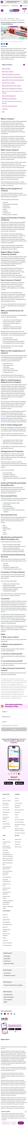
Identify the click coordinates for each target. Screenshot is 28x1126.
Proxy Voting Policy (7, 877)
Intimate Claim (18, 839)
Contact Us (5, 914)
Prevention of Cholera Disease (9, 106)
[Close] (25, 1112)
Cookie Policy (4, 1119)
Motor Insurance (7, 970)
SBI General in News (19, 809)
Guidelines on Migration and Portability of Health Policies (8, 902)
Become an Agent (7, 800)
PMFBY (5, 1002)
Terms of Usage (6, 809)
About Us (17, 798)
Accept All (21, 1123)
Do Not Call (5, 940)
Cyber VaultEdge (8, 999)
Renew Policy (18, 842)
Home (1, 18)
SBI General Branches (7, 924)
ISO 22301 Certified (19, 822)
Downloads (17, 844)
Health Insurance (11, 18)
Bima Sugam (5, 850)
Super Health (7, 958)
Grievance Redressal (7, 942)
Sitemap (4, 938)
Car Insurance (7, 973)
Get (25, 2)
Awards (16, 814)
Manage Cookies (6, 1123)
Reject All (14, 1123)
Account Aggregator (7, 945)
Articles (17, 18)
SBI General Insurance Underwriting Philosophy (7, 873)
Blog (5, 18)
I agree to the (10, 725)
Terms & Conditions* (13, 725)
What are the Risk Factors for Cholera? (11, 85)
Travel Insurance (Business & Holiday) (13, 985)
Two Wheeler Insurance (10, 975)
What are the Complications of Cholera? (12, 88)
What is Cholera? (6, 68)
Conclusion (5, 108)
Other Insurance (7, 991)
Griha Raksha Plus (8, 994)
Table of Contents (7, 64)
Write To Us (5, 917)
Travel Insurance (7, 982)
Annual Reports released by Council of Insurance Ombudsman (8, 854)
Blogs (4, 798)
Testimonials (17, 812)
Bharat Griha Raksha (9, 997)
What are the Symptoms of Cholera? (11, 74)
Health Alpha (7, 956)
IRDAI (4, 839)
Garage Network (6, 919)
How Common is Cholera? (8, 82)
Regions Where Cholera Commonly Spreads (13, 80)
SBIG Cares (5, 814)
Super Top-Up (7, 961)
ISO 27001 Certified (19, 819)
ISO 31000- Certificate (20, 833)
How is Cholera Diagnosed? (9, 95)
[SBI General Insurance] (14, 10)
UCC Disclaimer (6, 812)
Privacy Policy (6, 807)
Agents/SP (5, 927)
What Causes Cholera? (7, 71)
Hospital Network (6, 922)
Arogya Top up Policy (9, 963)
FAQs (3, 111)
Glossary (5, 821)
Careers (16, 817)
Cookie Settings (6, 824)
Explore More (5, 1039)
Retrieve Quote (18, 846)
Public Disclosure (18, 803)
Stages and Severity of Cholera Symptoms (12, 77)
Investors (17, 800)
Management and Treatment (9, 98)
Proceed (14, 729)
